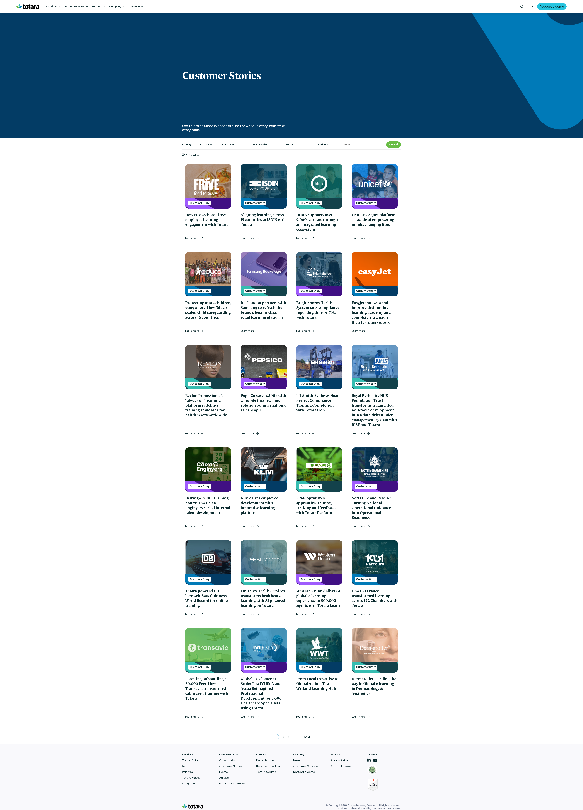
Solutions (51, 6)
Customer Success (305, 766)
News (296, 760)
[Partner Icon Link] (372, 770)
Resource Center (74, 6)
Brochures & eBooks (232, 783)
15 (299, 737)
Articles (224, 778)
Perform (187, 772)
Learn (185, 766)
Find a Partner (265, 760)
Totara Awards (266, 772)
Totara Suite (190, 760)
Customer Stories (230, 766)
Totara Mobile (191, 778)
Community (135, 6)
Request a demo (304, 772)
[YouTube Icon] (375, 761)
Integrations (190, 783)
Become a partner (268, 766)
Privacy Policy (339, 760)
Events (223, 772)
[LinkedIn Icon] (369, 760)
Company (115, 6)
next (307, 737)
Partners (97, 6)
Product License (340, 766)
